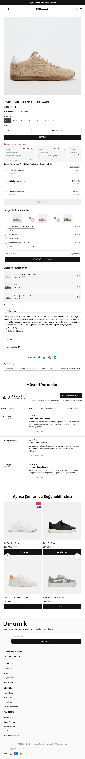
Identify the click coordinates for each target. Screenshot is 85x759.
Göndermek (46, 641)
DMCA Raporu (23, 749)
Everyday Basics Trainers (23, 295)
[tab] (38, 91)
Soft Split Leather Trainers (36, 431)
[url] (42, 744)
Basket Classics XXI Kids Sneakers (26, 274)
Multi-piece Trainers (21, 285)
